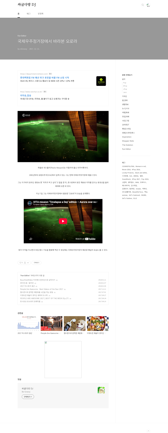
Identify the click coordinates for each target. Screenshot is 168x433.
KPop (125, 86)
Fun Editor (25, 275)
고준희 (124, 182)
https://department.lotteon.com (34, 74)
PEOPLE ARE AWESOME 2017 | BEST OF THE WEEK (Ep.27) (44, 298)
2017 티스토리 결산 (27, 286)
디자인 (124, 96)
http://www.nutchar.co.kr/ (31, 92)
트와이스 (143, 182)
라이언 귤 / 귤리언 (27, 283)
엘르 (141, 176)
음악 (123, 79)
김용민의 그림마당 (128, 188)
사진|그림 (125, 120)
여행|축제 (125, 112)
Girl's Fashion (127, 198)
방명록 (40, 13)
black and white (141, 172)
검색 (143, 5)
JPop (125, 89)
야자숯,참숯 (25, 95)
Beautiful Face (137, 192)
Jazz (125, 92)
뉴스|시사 (125, 108)
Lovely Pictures (128, 172)
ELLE (135, 198)
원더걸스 (131, 182)
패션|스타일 (126, 128)
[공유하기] (24, 263)
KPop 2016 (136, 169)
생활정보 (125, 104)
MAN (137, 182)
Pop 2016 (144, 179)
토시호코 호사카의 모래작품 (30, 301)
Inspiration (126, 137)
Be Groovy (26, 391)
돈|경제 (125, 100)
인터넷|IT (125, 124)
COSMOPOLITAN (128, 166)
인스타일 (134, 185)
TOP (148, 431)
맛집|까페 (125, 116)
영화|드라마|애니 (128, 132)
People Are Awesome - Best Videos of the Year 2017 (41, 289)
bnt (131, 176)
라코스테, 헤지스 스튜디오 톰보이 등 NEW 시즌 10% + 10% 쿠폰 (47, 80)
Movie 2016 (126, 169)
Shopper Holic (128, 141)
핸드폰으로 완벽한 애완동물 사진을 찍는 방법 (36, 292)
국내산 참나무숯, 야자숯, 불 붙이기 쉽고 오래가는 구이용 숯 (44, 98)
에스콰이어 (126, 185)
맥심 (145, 192)
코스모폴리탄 (126, 192)
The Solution (127, 145)
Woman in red (141, 166)
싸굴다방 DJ (27, 5)
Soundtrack (126, 179)
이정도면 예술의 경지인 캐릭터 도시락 (34, 295)
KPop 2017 (136, 179)
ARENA (135, 176)
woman (124, 195)
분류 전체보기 (127, 75)
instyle (138, 188)
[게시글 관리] (28, 263)
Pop (124, 82)
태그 (29, 13)
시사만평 (125, 176)
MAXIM (143, 195)
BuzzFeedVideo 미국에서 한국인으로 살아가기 (37, 280)
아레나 (144, 188)
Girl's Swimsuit (134, 195)
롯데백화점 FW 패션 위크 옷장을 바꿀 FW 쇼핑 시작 (44, 77)
